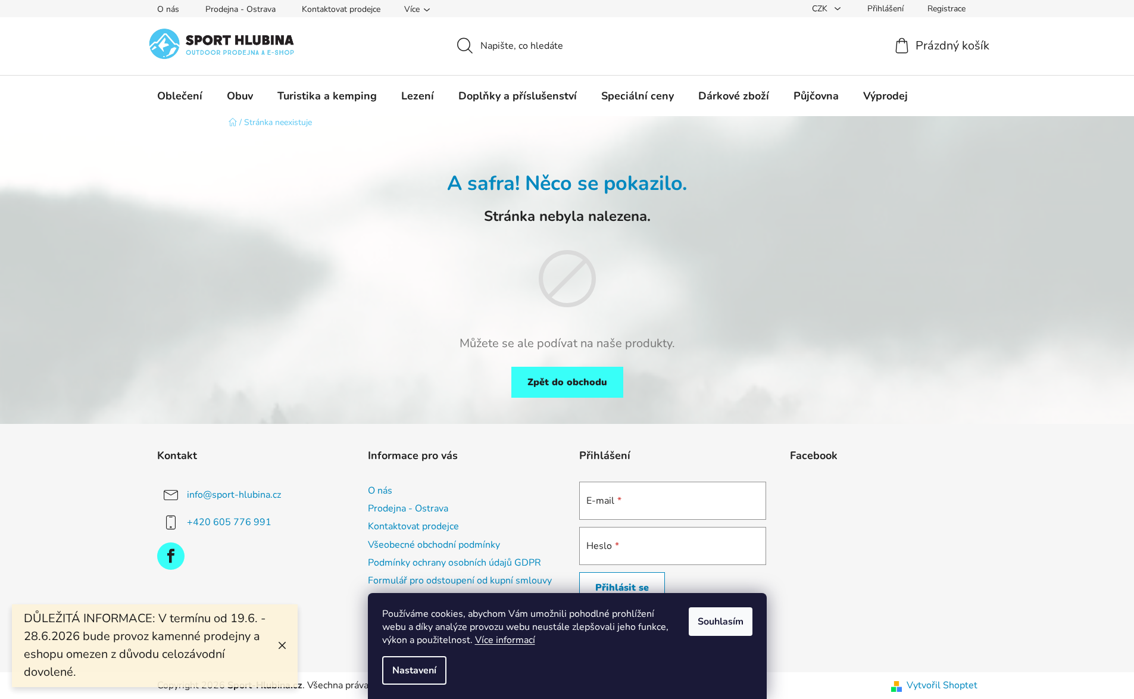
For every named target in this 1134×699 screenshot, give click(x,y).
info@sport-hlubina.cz (234, 494)
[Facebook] (171, 556)
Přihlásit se (622, 587)
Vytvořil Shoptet (942, 685)
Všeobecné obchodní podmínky (434, 544)
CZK (821, 8)
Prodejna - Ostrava (240, 9)
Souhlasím (720, 621)
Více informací (505, 640)
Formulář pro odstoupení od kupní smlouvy (460, 580)
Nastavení (414, 670)
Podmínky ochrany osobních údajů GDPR (454, 562)
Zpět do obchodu (567, 382)
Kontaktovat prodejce (341, 9)
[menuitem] (179, 96)
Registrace (946, 8)
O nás (168, 9)
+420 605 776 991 (229, 522)
